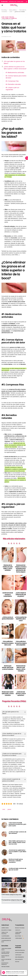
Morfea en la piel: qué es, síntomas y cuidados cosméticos (16, 860)
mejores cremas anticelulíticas (5, 952)
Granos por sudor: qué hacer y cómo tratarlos (8, 693)
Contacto (17, 930)
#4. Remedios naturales (13, 84)
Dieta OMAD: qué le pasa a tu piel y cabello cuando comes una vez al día (17, 842)
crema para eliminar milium (6, 949)
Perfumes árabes (5, 966)
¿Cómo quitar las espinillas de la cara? (21, 618)
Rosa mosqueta (19, 959)
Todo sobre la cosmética (9, 18)
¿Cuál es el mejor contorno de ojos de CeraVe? (17, 869)
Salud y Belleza (13, 10)
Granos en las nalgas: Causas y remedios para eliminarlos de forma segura (21, 568)
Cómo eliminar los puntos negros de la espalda (21, 643)
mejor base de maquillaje (4, 963)
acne (3, 809)
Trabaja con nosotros (4, 933)
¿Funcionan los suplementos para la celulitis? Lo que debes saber (17, 851)
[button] (2, 5)
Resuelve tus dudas (19, 927)
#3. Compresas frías (12, 81)
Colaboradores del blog (6, 941)
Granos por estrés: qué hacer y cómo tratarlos (7, 667)
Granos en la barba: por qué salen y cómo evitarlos (8, 567)
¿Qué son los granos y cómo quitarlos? (21, 693)
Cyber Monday (19, 938)
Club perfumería (5, 936)
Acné (11, 11)
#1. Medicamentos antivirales (15, 72)
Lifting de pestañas (19, 952)
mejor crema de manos (5, 956)
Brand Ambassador (6, 938)
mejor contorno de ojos (6, 960)
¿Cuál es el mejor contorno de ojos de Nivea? (17, 832)
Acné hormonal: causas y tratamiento (7, 594)
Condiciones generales (18, 933)
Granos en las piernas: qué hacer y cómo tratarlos (20, 668)
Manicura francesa (20, 950)
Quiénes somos (5, 927)
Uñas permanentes (19, 957)
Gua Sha (17, 961)
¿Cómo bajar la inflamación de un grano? (21, 594)
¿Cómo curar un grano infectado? (8, 618)
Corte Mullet (18, 954)
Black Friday (19, 936)
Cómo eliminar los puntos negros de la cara (8, 643)
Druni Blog (4, 10)
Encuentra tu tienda (6, 930)
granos (9, 809)
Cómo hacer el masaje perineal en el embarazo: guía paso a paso (17, 824)
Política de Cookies (13, 975)
